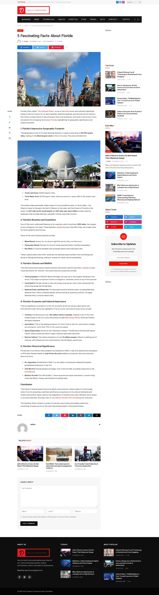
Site (62, 277)
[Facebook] (10, 117)
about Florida (51, 120)
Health (61, 19)
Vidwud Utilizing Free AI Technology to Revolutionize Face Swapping (129, 74)
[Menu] (138, 19)
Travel (93, 19)
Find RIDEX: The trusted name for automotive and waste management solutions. (59, 466)
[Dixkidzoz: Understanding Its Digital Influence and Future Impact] (110, 175)
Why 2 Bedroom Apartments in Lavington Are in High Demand (128, 186)
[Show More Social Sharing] (66, 47)
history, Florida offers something (68, 398)
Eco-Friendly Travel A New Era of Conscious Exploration (86, 465)
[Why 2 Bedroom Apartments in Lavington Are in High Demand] (110, 187)
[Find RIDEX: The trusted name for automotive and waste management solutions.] (59, 453)
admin (26, 41)
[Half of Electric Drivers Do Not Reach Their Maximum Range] (30, 453)
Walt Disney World (72, 318)
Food (83, 19)
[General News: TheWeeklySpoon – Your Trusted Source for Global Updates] (110, 101)
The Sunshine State (45, 111)
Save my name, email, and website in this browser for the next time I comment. (49, 517)
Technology (49, 19)
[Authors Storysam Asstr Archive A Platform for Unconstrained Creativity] (110, 114)
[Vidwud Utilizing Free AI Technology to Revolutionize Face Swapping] (110, 74)
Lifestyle (73, 19)
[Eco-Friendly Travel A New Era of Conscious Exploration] (88, 453)
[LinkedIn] (10, 127)
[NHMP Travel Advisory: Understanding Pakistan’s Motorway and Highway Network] (110, 198)
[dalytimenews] (33, 10)
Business (26, 19)
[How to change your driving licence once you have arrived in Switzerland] (110, 88)
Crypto (126, 19)
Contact (113, 19)
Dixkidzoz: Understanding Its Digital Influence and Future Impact (51, 2)
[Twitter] (10, 122)
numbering (60, 227)
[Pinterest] (10, 133)
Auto (102, 19)
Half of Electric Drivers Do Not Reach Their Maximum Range (28, 465)
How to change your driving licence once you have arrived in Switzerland (128, 87)
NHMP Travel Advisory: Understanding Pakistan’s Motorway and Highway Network (128, 198)
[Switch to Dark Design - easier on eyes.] (135, 19)
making (85, 268)
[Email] (10, 138)
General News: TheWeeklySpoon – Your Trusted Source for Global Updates (129, 101)
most (67, 111)
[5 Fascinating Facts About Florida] (59, 79)
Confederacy (30, 372)
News (36, 19)
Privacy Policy (124, 271)
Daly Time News (47, 591)
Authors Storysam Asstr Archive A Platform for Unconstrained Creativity (129, 114)
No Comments (49, 41)
